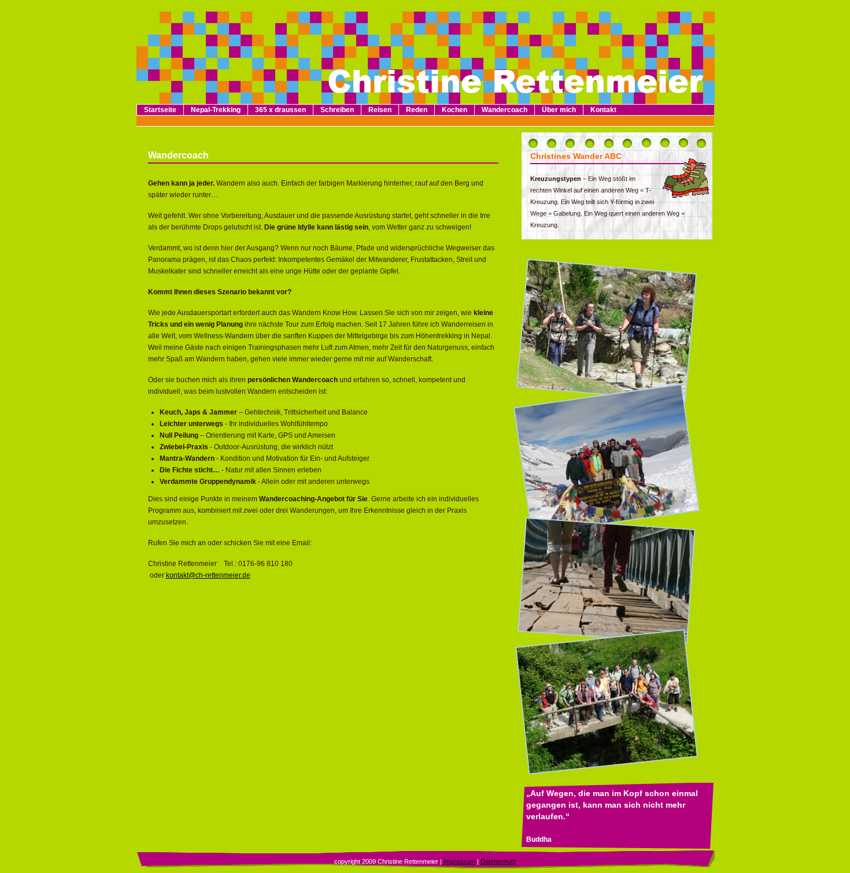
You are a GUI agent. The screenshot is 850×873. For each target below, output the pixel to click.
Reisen (379, 110)
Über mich (559, 110)
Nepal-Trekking (216, 110)
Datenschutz (498, 861)
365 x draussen (280, 110)
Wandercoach (504, 110)
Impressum (458, 861)
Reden (416, 110)
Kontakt (603, 110)
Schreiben (337, 110)
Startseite (160, 110)
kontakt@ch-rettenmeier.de (208, 575)
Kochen (454, 110)
